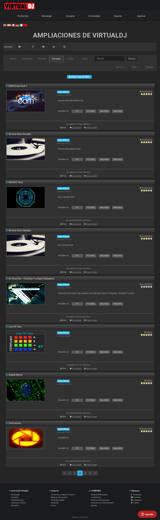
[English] (5, 25)
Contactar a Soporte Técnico (63, 495)
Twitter (136, 503)
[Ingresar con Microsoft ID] (43, 46)
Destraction (15, 423)
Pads (70, 58)
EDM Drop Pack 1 (18, 86)
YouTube (136, 497)
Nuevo (13, 58)
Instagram (137, 500)
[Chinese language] (25, 25)
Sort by (120, 67)
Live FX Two (15, 326)
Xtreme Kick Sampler (20, 230)
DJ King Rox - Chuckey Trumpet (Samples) (31, 278)
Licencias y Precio (18, 503)
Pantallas (15, 505)
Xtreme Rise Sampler (20, 134)
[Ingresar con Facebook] (32, 46)
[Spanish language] (9, 25)
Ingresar (141, 16)
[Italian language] (21, 25)
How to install (91, 128)
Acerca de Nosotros (99, 495)
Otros (85, 58)
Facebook (136, 495)
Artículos (55, 503)
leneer (149, 332)
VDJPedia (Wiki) (57, 500)
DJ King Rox (147, 91)
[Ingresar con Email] (19, 46)
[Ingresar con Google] (64, 46)
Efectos (42, 58)
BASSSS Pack (16, 182)
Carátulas (27, 58)
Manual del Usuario (59, 497)
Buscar (131, 58)
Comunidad (94, 16)
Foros (53, 505)
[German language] (17, 25)
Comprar (70, 16)
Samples (56, 58)
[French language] (13, 25)
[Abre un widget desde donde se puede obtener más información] (147, 514)
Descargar (47, 16)
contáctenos (96, 497)
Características (17, 500)
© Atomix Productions (80, 517)
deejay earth (147, 428)
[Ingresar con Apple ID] (53, 46)
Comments (76, 128)
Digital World (15, 375)
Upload (149, 67)
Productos (23, 16)
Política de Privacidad (100, 500)
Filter (134, 67)
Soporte (118, 16)
